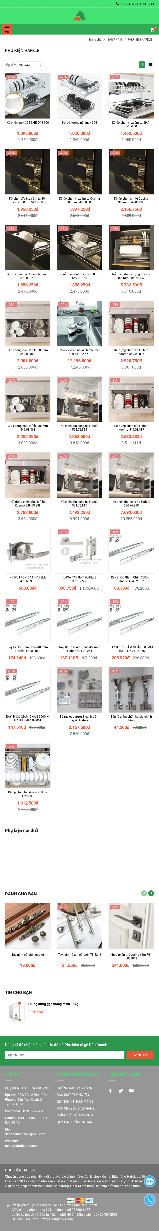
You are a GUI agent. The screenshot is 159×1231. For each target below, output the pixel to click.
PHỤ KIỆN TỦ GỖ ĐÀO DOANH (27, 1088)
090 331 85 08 (28, 1118)
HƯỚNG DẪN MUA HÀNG (75, 1088)
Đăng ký (140, 1055)
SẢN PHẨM (116, 39)
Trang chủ (97, 39)
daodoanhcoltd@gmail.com (25, 1134)
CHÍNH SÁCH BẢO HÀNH (75, 1115)
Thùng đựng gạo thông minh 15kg (53, 1004)
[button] (152, 30)
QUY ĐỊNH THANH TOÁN (75, 1102)
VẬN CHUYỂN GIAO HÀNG (76, 1108)
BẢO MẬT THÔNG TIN (73, 1095)
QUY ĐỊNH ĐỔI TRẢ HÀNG (76, 1122)
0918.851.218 (144, 3)
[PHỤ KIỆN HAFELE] (79, 16)
